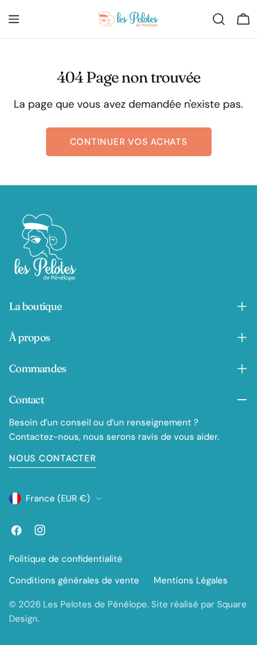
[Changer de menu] (14, 19)
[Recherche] (219, 19)
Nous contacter (52, 458)
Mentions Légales (191, 580)
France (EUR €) (58, 498)
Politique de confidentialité (66, 559)
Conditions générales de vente (74, 580)
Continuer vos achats (129, 142)
